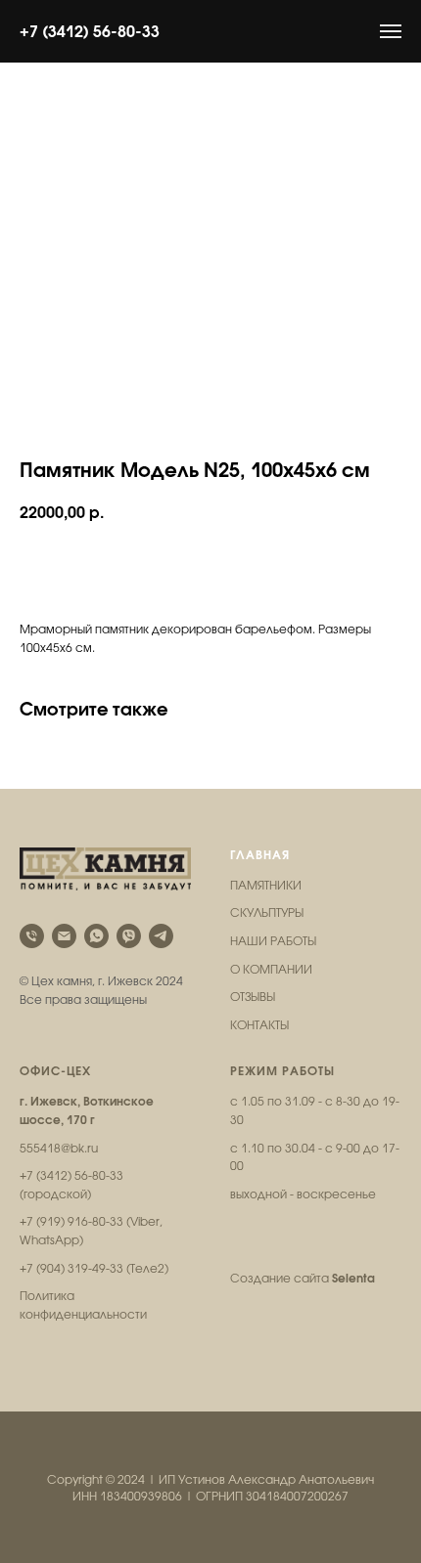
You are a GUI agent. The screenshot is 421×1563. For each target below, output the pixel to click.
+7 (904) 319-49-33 (71, 1269)
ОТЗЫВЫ (252, 997)
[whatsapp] (96, 936)
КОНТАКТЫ (259, 1025)
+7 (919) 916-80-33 (71, 1222)
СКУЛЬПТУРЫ (267, 913)
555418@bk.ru (59, 1148)
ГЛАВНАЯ (260, 854)
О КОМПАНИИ (271, 970)
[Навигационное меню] (390, 31)
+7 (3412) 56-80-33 (90, 31)
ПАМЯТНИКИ (266, 885)
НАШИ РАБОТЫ (273, 941)
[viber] (129, 936)
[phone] (32, 936)
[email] (64, 936)
